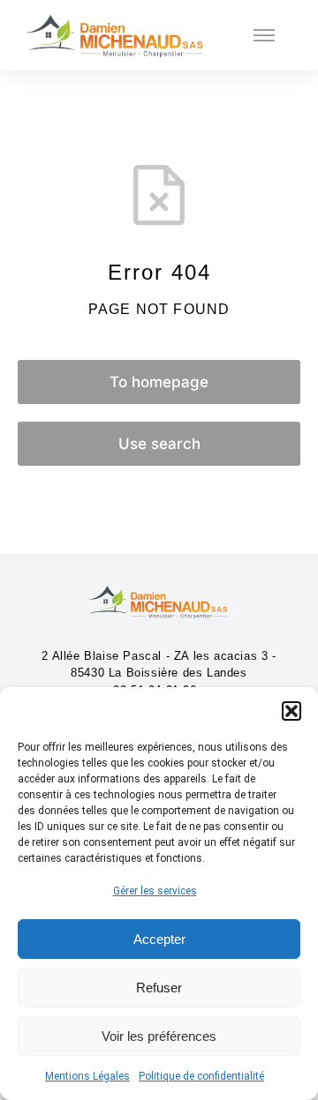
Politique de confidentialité (201, 1076)
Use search (159, 444)
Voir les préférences (159, 1036)
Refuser (159, 987)
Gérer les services (155, 891)
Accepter (159, 939)
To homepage (159, 382)
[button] (291, 711)
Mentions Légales (87, 1076)
